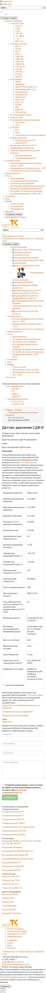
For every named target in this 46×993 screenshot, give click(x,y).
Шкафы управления (18, 138)
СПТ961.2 (19, 72)
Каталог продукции (13, 21)
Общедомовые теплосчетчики (25, 370)
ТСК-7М (18, 34)
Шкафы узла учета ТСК (25, 140)
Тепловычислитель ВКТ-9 (13, 819)
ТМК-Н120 (19, 62)
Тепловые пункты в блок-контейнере (26, 171)
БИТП (17, 133)
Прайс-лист (7, 722)
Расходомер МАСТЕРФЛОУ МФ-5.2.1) (18, 851)
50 (34, 841)
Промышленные (17, 209)
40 (31, 841)
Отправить (10, 797)
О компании (10, 196)
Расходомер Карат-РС (11, 863)
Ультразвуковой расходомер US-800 (17, 859)
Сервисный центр (12, 173)
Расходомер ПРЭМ (10, 841)
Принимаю (5, 986)
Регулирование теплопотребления (25, 120)
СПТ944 (18, 69)
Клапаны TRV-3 (8, 898)
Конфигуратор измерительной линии (26, 189)
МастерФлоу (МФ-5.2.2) (25, 90)
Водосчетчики (16, 117)
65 (37, 841)
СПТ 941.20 (20, 67)
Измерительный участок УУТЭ (23, 145)
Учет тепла (17, 375)
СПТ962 (18, 74)
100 (3, 844)
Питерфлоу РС (21, 92)
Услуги (8, 176)
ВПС (17, 107)
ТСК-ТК (18, 26)
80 (39, 841)
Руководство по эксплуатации (15, 715)
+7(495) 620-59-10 (9, 239)
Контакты (9, 211)
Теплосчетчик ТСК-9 (11, 880)
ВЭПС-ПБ (19, 110)
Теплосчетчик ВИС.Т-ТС (12, 888)
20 (23, 841)
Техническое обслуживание (22, 183)
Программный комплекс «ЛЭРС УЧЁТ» (26, 194)
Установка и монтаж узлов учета (24, 181)
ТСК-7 (18, 31)
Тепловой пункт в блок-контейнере (30, 135)
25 (25, 841)
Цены (7, 199)
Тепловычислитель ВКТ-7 (13, 816)
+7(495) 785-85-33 (25, 239)
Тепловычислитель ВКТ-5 (13, 812)
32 (28, 841)
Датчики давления (23, 156)
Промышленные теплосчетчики (25, 372)
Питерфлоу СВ (21, 95)
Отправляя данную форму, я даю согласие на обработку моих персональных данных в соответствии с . (22, 789)
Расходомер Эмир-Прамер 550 (15, 855)
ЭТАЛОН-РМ (20, 112)
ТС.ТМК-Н (19, 36)
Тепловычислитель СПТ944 (14, 831)
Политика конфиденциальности (15, 964)
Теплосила (20, 123)
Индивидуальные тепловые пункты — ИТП (28, 168)
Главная (9, 410)
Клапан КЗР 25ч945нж (11, 913)
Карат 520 (19, 100)
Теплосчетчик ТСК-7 (11, 877)
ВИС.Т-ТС (19, 41)
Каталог (18, 410)
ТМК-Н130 (19, 64)
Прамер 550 (20, 97)
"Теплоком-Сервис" (35, 695)
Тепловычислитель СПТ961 (14, 835)
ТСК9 (17, 29)
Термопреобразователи (25, 158)
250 (14, 844)
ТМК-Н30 (19, 59)
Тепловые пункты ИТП (16, 934)
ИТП (17, 130)
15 (20, 841)
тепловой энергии (28, 463)
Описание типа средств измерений (17, 712)
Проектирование (17, 178)
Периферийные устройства (22, 148)
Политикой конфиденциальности (14, 977)
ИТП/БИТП (14, 128)
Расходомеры (16, 79)
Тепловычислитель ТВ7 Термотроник (18, 827)
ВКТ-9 (17, 46)
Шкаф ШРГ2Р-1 (21, 143)
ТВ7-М (18, 49)
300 (18, 844)
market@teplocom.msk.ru (16, 217)
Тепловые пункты (12, 161)
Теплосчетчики (17, 23)
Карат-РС (19, 102)
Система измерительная (20, 115)
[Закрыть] (3, 990)
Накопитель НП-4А (10, 894)
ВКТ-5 (17, 54)
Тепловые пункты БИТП (17, 931)
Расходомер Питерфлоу (12, 847)
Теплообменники (9, 906)
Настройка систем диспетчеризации (26, 191)
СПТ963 (18, 77)
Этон (17, 125)
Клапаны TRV (7, 902)
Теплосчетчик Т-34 (10, 884)
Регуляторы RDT (9, 910)
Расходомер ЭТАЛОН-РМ (13, 866)
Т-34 (17, 39)
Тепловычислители (18, 44)
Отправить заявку (9, 18)
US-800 (18, 105)
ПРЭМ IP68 (19, 84)
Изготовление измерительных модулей (27, 186)
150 (7, 844)
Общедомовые (16, 206)
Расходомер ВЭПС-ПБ (11, 870)
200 (11, 844)
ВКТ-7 (17, 51)
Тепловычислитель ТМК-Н (13, 823)
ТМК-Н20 (19, 56)
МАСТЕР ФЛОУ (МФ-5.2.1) (26, 87)
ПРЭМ (17, 82)
